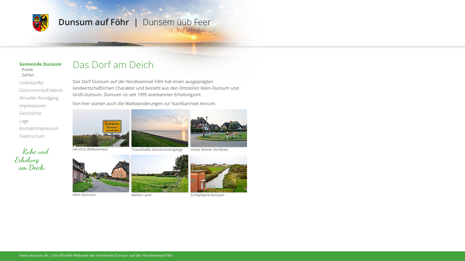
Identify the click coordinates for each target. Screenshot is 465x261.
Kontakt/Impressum (38, 128)
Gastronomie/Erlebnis (40, 90)
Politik (27, 69)
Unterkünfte (31, 83)
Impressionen (32, 106)
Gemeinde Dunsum (40, 64)
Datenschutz (31, 136)
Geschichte (30, 113)
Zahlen (28, 75)
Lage (24, 121)
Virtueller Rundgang (38, 98)
